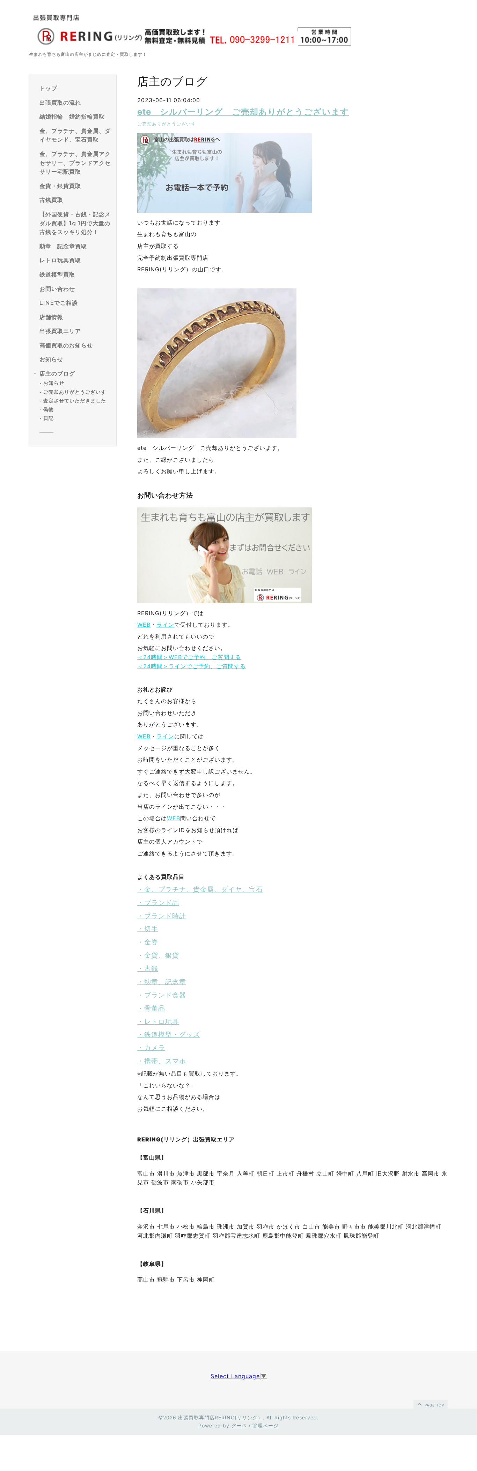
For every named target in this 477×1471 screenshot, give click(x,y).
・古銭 (147, 969)
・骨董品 (151, 1008)
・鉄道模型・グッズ (168, 1035)
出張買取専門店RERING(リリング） (220, 1417)
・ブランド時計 (161, 916)
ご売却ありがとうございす (74, 392)
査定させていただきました (74, 401)
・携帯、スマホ (161, 1061)
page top (433, 1405)
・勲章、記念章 (161, 982)
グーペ (239, 1425)
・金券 (147, 942)
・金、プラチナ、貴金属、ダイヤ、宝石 (200, 889)
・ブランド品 (158, 903)
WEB (144, 624)
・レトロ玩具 (158, 1022)
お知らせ (53, 383)
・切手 (147, 929)
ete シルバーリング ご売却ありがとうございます (243, 112)
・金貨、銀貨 (158, 955)
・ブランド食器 (161, 995)
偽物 (48, 409)
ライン (165, 624)
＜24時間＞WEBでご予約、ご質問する (189, 657)
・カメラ (151, 1048)
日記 (48, 418)
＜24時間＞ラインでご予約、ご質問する (191, 666)
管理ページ (265, 1425)
